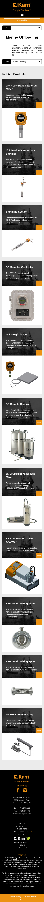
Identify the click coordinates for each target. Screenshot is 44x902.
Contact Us (22, 20)
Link (22, 110)
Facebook (18, 790)
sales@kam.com (24, 814)
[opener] (22, 15)
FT (22, 899)
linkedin (25, 790)
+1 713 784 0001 (24, 811)
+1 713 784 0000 (23, 808)
